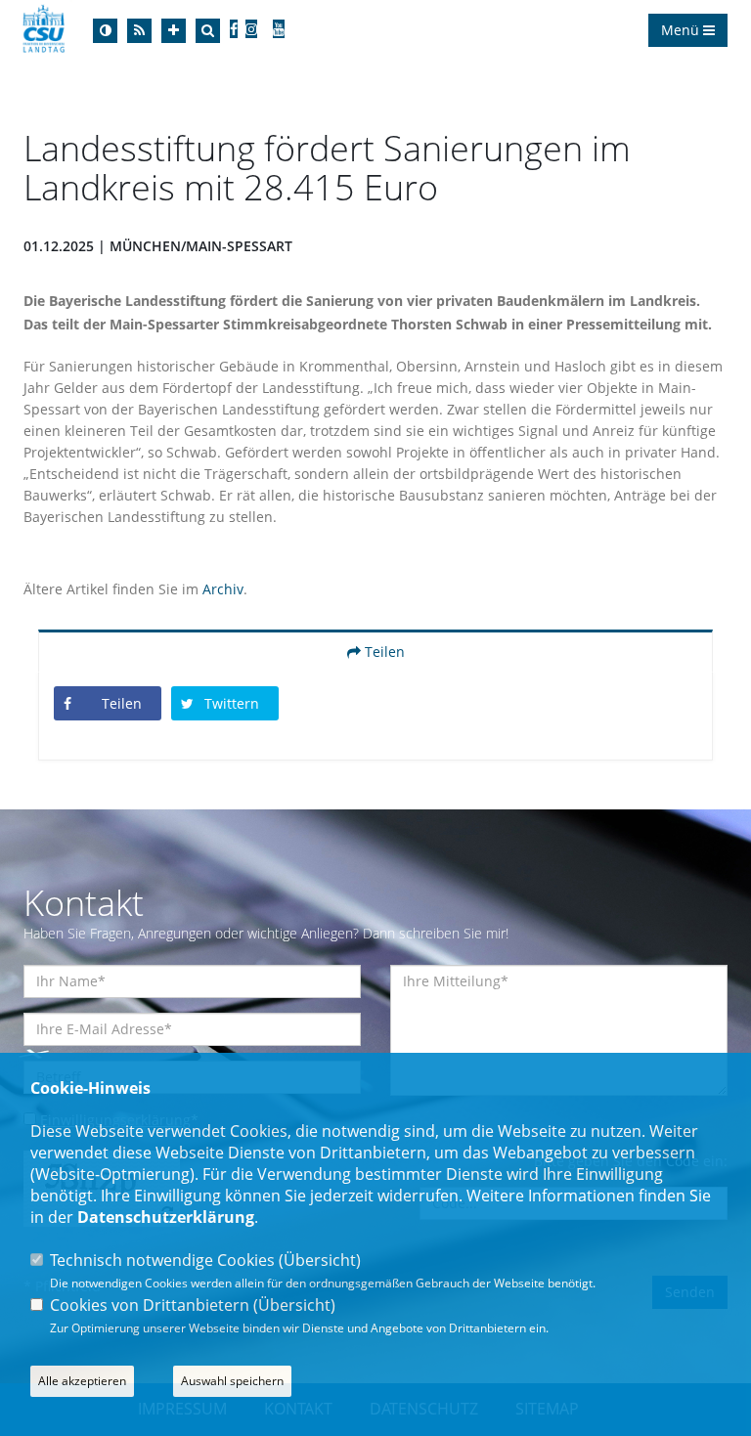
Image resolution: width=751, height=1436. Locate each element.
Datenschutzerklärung (165, 1217)
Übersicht (320, 1260)
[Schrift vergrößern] (173, 31)
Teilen (383, 651)
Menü (682, 30)
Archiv (222, 589)
